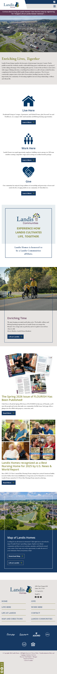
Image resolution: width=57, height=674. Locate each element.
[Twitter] (38, 597)
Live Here (6, 607)
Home (4, 601)
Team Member (28, 657)
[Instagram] (41, 597)
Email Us (37, 594)
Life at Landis (14, 337)
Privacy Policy (35, 653)
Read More (7, 413)
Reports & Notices (28, 658)
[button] (54, 6)
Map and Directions (12, 619)
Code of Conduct (28, 660)
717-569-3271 (39, 591)
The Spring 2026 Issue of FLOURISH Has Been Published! (27, 398)
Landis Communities (41, 619)
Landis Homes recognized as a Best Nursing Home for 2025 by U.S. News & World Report (27, 466)
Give (33, 601)
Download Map (14, 556)
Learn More (26, 122)
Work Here (36, 607)
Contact (35, 613)
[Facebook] (36, 597)
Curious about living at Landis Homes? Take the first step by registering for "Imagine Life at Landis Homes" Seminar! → (28, 13)
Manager (35, 657)
